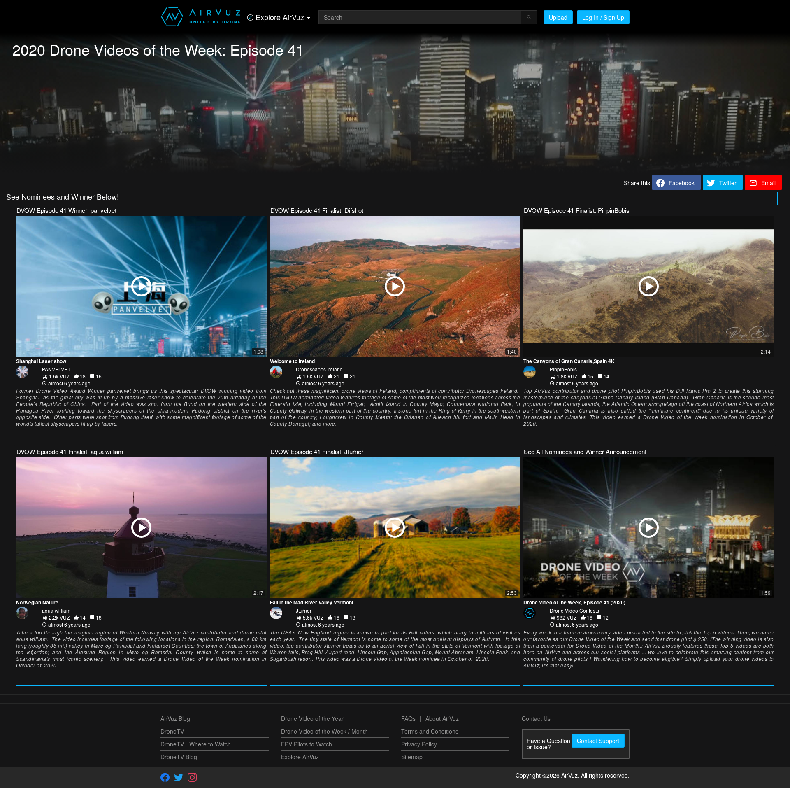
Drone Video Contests (574, 610)
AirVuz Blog (175, 718)
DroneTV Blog (178, 757)
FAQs (408, 718)
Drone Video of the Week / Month (324, 731)
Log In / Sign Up (603, 17)
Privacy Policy (419, 744)
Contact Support (598, 741)
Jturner (303, 610)
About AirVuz (442, 718)
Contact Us (536, 718)
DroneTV (172, 731)
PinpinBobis (563, 369)
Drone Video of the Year (312, 718)
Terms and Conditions (429, 731)
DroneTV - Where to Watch (195, 744)
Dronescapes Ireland (319, 369)
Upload (558, 17)
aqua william (56, 610)
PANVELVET (56, 369)
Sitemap (412, 757)
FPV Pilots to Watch (306, 744)
